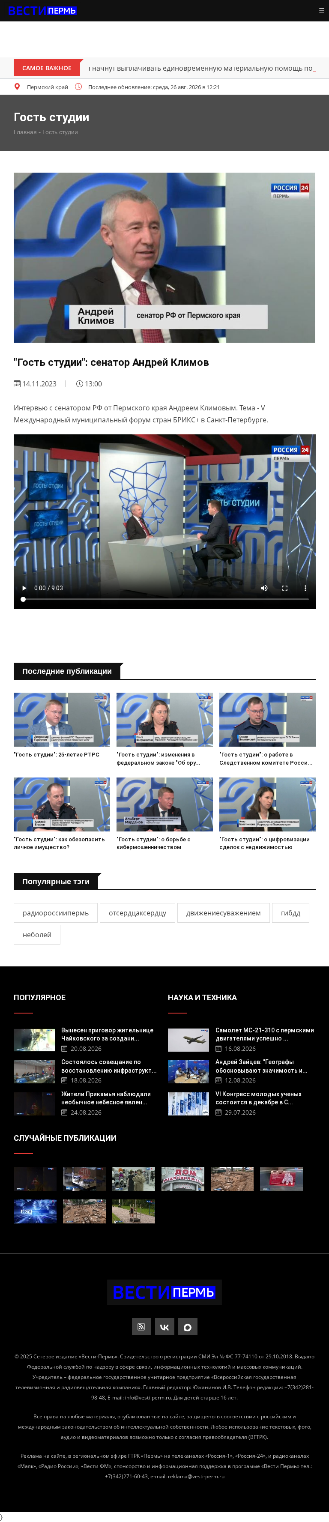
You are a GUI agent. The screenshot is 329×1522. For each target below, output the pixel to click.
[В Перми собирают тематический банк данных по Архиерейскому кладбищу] (232, 1179)
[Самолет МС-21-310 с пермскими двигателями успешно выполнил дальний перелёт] (188, 1039)
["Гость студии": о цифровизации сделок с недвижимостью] (267, 804)
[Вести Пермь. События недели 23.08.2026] (35, 1211)
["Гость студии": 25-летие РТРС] (62, 720)
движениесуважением (223, 913)
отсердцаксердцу (137, 913)
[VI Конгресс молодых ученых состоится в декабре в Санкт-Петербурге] (188, 1102)
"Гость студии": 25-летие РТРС (56, 754)
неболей (37, 934)
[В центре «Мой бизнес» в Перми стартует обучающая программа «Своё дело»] (183, 1179)
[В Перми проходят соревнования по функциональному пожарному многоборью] (133, 1211)
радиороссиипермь (56, 913)
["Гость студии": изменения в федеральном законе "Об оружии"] (165, 720)
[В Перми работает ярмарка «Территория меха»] (133, 1179)
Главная (25, 132)
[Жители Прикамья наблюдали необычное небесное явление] (34, 1102)
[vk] (164, 1326)
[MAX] (187, 1326)
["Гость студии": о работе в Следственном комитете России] (267, 720)
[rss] (141, 1326)
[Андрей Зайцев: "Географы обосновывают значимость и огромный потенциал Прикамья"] (188, 1070)
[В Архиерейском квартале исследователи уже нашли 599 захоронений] (84, 1211)
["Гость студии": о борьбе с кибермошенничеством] (165, 804)
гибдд (290, 913)
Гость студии (60, 132)
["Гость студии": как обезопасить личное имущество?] (62, 804)
